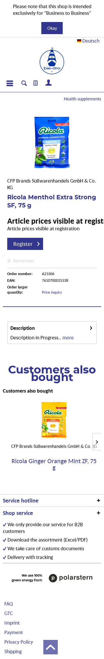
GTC (8, 613)
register (23, 244)
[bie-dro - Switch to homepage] (51, 61)
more (68, 337)
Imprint (12, 622)
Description (22, 328)
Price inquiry (52, 292)
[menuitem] (9, 83)
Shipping (13, 651)
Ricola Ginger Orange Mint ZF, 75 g (54, 464)
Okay (52, 28)
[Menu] (9, 83)
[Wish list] (36, 83)
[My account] (49, 83)
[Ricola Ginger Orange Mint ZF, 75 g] (54, 420)
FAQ (8, 603)
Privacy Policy (18, 641)
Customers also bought (28, 390)
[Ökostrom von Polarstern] (52, 578)
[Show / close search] (24, 84)
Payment (13, 632)
